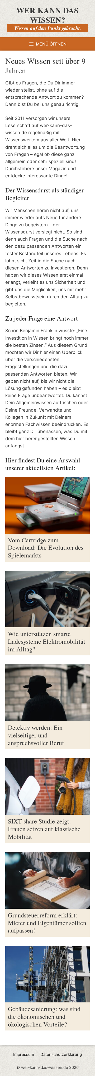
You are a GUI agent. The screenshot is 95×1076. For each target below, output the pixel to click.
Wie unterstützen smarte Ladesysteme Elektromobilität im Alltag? (46, 641)
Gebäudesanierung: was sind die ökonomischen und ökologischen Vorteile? (44, 1016)
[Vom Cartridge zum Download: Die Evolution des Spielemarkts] (47, 529)
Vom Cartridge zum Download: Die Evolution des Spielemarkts (45, 548)
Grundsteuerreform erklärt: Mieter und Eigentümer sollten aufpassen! (47, 923)
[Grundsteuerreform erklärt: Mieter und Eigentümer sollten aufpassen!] (47, 905)
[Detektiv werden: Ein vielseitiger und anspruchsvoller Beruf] (47, 717)
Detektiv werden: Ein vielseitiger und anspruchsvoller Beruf (36, 735)
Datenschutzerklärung (61, 1054)
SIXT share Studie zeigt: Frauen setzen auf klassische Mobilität (44, 829)
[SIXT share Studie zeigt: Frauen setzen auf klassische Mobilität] (47, 811)
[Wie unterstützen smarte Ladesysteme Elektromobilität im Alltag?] (47, 623)
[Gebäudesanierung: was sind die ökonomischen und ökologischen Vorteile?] (47, 998)
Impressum (23, 1054)
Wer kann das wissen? (47, 14)
